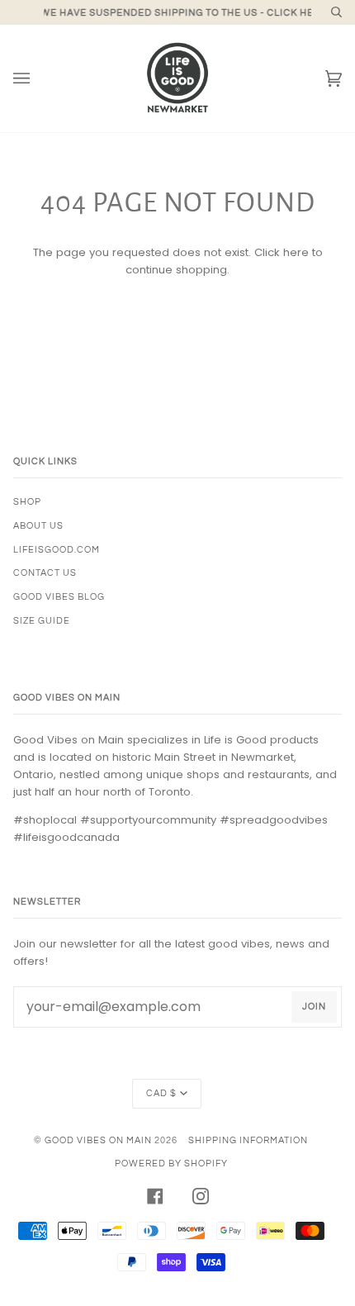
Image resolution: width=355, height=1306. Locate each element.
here (296, 252)
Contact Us (45, 572)
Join (314, 1006)
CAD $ (161, 1093)
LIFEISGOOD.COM (56, 549)
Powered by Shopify (171, 1163)
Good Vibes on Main (98, 1140)
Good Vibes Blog (59, 596)
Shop (27, 501)
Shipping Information (248, 1140)
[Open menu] (38, 78)
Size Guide (41, 620)
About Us (38, 525)
